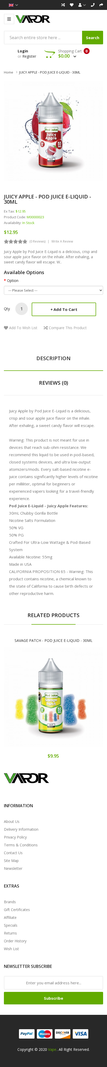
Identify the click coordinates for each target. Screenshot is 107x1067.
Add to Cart (65, 309)
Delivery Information (21, 829)
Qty (7, 308)
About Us (11, 821)
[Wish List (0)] (71, 5)
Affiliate (10, 917)
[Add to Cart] (35, 702)
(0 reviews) (37, 241)
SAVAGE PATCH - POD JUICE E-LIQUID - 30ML (53, 640)
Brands (10, 901)
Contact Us (13, 852)
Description (53, 358)
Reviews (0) (53, 382)
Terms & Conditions (21, 844)
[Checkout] (101, 5)
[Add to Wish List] (53, 702)
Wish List (11, 948)
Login (23, 51)
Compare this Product (68, 327)
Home (8, 72)
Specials (10, 925)
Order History (15, 940)
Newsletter (13, 868)
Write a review (62, 241)
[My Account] (82, 5)
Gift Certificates (17, 909)
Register (29, 56)
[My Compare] (63, 5)
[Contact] (93, 5)
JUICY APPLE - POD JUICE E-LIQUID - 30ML (49, 72)
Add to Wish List (23, 327)
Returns (10, 933)
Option (12, 280)
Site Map (11, 860)
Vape (52, 1049)
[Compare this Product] (72, 702)
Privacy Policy (15, 837)
